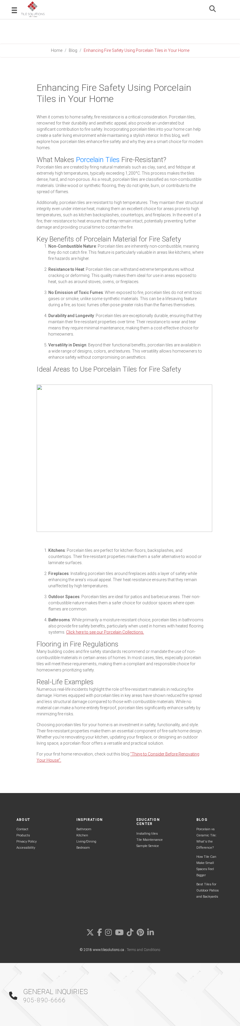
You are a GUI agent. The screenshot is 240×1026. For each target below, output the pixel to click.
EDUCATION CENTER (148, 822)
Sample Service (147, 846)
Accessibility (25, 848)
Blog (73, 50)
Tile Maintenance (149, 840)
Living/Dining (86, 841)
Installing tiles (147, 834)
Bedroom (83, 848)
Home (56, 50)
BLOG (202, 820)
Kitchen (82, 835)
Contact (22, 829)
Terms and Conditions (143, 950)
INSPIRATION (89, 820)
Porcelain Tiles (98, 160)
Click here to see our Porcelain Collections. (105, 632)
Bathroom (83, 829)
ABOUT (23, 820)
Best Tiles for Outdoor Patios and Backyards (207, 890)
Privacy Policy (26, 841)
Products (23, 835)
